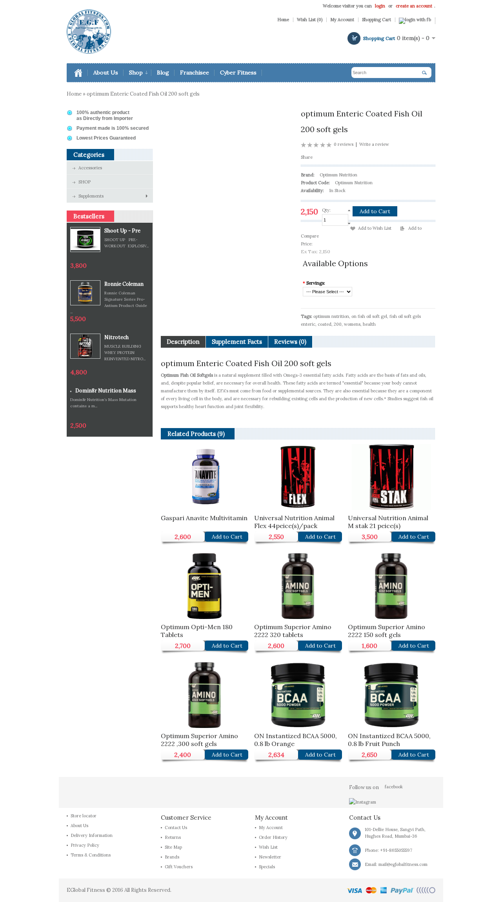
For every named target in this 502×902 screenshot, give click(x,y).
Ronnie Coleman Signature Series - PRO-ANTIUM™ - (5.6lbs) (126, 284)
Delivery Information (92, 835)
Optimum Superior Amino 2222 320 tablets (292, 630)
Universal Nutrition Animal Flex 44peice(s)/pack (294, 521)
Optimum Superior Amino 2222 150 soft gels (386, 630)
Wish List (268, 847)
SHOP (84, 182)
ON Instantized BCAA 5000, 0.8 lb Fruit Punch (389, 739)
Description (183, 341)
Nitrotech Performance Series (120, 337)
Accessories (90, 168)
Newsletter (270, 857)
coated (324, 324)
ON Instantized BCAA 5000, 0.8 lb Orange (295, 739)
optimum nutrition (331, 316)
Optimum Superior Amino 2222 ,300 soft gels (199, 739)
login (380, 6)
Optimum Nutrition (338, 175)
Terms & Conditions (91, 855)
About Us (79, 825)
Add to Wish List (374, 228)
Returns (173, 837)
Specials (267, 866)
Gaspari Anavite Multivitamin (204, 518)
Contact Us (176, 827)
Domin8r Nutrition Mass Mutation (105, 391)
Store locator (83, 816)
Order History (273, 837)
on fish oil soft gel (369, 316)
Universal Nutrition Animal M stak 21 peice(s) (388, 521)
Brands (172, 857)
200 (338, 324)
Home (283, 20)
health (369, 324)
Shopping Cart (376, 20)
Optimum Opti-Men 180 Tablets (197, 630)
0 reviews (343, 144)
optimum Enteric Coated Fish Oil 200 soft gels (143, 94)
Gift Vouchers (179, 866)
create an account (414, 6)
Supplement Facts (237, 341)
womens (352, 324)
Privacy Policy (85, 845)
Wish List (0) (309, 20)
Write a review (374, 144)
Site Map (173, 847)
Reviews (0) (290, 341)
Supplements (91, 196)
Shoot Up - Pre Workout (122, 231)
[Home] (81, 72)
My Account (342, 20)
